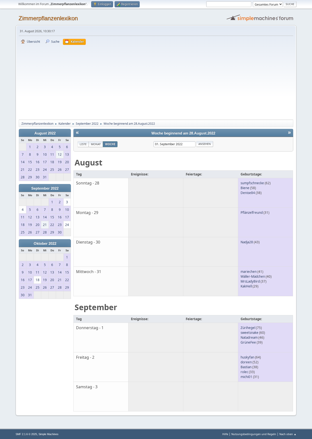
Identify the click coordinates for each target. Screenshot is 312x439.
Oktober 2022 (45, 243)
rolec (244, 372)
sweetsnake (249, 332)
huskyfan (247, 357)
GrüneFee (248, 342)
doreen (246, 362)
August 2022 (45, 133)
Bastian (246, 367)
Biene (245, 188)
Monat (96, 144)
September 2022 (44, 188)
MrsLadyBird (250, 281)
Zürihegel (248, 328)
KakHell (246, 286)
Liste (83, 144)
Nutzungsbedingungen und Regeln (253, 434)
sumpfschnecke (252, 183)
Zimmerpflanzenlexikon (48, 18)
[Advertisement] (156, 81)
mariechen (249, 271)
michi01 (246, 377)
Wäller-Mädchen (253, 276)
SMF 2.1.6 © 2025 (26, 434)
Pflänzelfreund (252, 212)
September (96, 307)
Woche (110, 144)
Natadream (249, 337)
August (88, 162)
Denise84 (248, 193)
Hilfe (225, 434)
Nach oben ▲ (287, 434)
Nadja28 (247, 242)
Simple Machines (48, 434)
